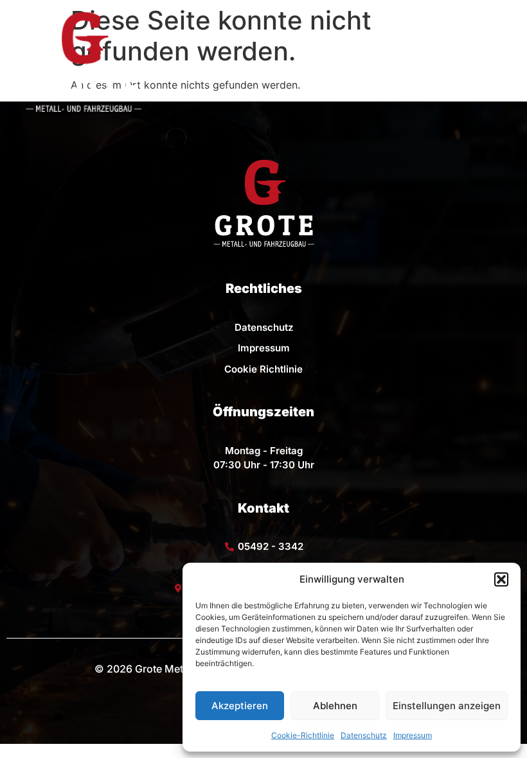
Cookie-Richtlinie (302, 735)
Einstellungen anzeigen (447, 706)
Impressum (412, 735)
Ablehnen (335, 706)
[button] (501, 579)
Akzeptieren (239, 706)
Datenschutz (364, 735)
